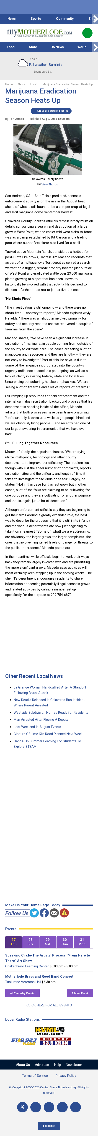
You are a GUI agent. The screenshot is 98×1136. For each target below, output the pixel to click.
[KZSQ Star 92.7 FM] (22, 1040)
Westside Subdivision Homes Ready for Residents (51, 713)
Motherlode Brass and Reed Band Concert (39, 976)
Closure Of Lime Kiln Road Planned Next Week (48, 734)
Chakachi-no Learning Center (27, 966)
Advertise (42, 1065)
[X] (22, 1107)
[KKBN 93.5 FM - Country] (55, 1040)
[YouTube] (49, 1107)
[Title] (75, 1107)
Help (57, 1065)
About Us (23, 1065)
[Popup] (87, 33)
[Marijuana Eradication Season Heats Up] (47, 174)
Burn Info (55, 64)
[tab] (13, 942)
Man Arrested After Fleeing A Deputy (41, 720)
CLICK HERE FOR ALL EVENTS (49, 1005)
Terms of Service (35, 1076)
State (33, 47)
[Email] (62, 1107)
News (12, 18)
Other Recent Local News (34, 676)
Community (65, 18)
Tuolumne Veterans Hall (23, 982)
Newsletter (74, 1065)
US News (57, 47)
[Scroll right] (95, 19)
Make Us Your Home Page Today (32, 905)
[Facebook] (35, 1107)
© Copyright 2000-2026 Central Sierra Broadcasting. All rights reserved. (49, 1090)
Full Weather (38, 64)
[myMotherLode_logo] (39, 32)
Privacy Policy (66, 1076)
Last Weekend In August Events (37, 727)
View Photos (49, 184)
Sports (36, 18)
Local (11, 47)
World (82, 47)
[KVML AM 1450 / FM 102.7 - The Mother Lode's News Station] (50, 1030)
